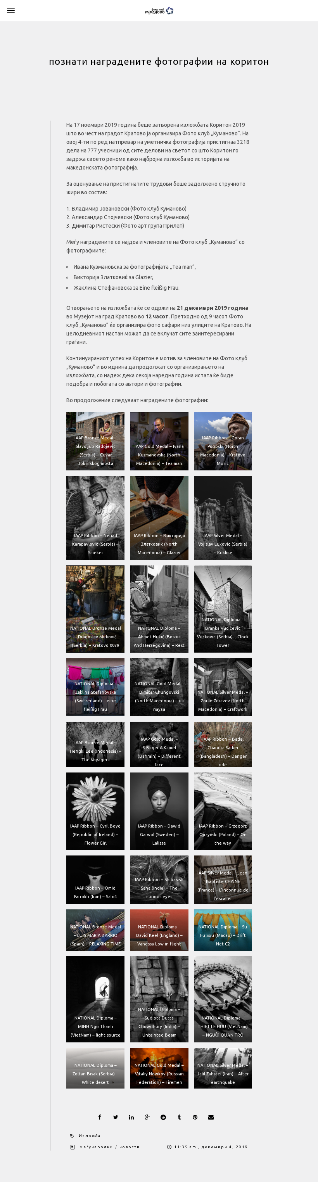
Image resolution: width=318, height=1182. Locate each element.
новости (129, 1147)
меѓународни (96, 1147)
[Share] (99, 1117)
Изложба (90, 1136)
